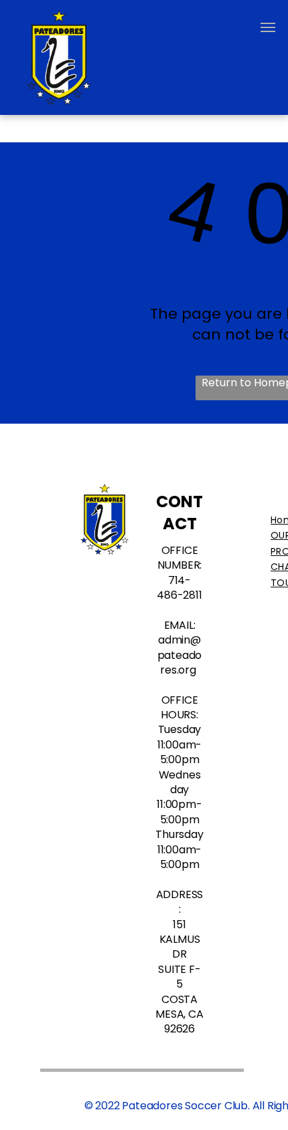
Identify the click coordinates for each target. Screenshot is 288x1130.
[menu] (268, 27)
